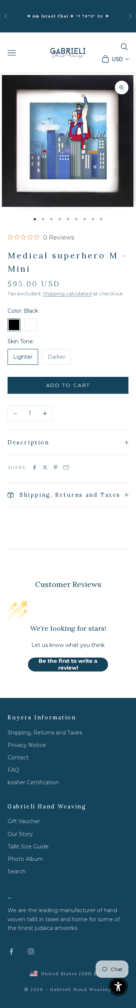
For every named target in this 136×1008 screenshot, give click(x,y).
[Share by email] (66, 467)
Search (17, 871)
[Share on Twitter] (45, 467)
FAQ (13, 770)
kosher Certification (33, 782)
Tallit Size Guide (28, 846)
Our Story (20, 834)
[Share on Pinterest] (56, 467)
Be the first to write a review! (68, 664)
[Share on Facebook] (34, 467)
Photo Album (25, 859)
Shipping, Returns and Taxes (45, 732)
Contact (18, 757)
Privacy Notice (27, 745)
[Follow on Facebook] (11, 951)
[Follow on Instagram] (31, 951)
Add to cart (68, 385)
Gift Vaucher (24, 821)
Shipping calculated (67, 293)
